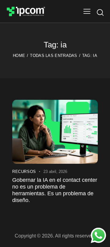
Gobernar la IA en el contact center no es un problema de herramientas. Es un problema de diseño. (54, 190)
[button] (86, 11)
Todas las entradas (53, 55)
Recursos (24, 171)
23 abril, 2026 (55, 171)
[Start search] (100, 12)
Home (19, 55)
